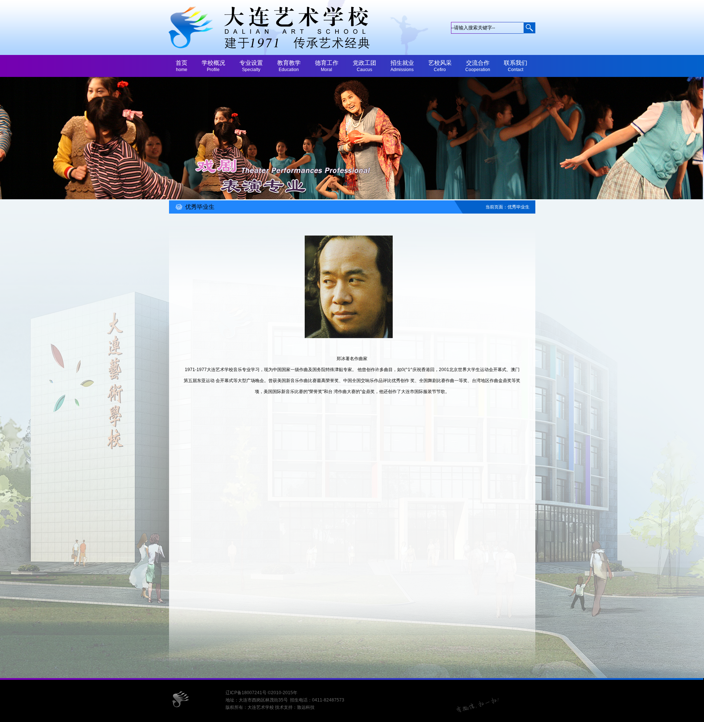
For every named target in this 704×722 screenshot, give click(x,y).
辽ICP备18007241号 (246, 692)
